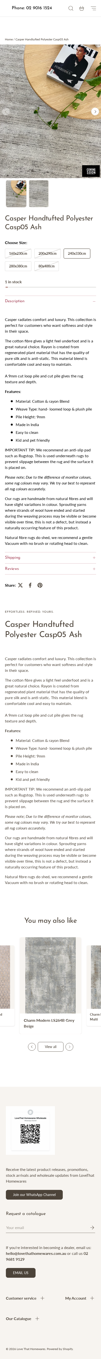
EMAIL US (20, 1273)
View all (50, 1047)
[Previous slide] (32, 1047)
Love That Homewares (31, 1349)
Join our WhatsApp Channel (34, 1195)
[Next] (95, 111)
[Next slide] (69, 1047)
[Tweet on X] (20, 585)
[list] (50, 111)
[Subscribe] (88, 1227)
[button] (81, 8)
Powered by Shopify (60, 1349)
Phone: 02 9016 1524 (32, 8)
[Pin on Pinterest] (40, 585)
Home (9, 39)
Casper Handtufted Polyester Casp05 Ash (42, 39)
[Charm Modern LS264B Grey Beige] (50, 975)
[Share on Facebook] (30, 585)
